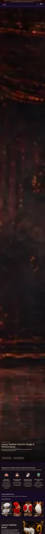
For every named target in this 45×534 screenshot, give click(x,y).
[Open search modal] (38, 4)
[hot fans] (4, 4)
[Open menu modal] (43, 4)
